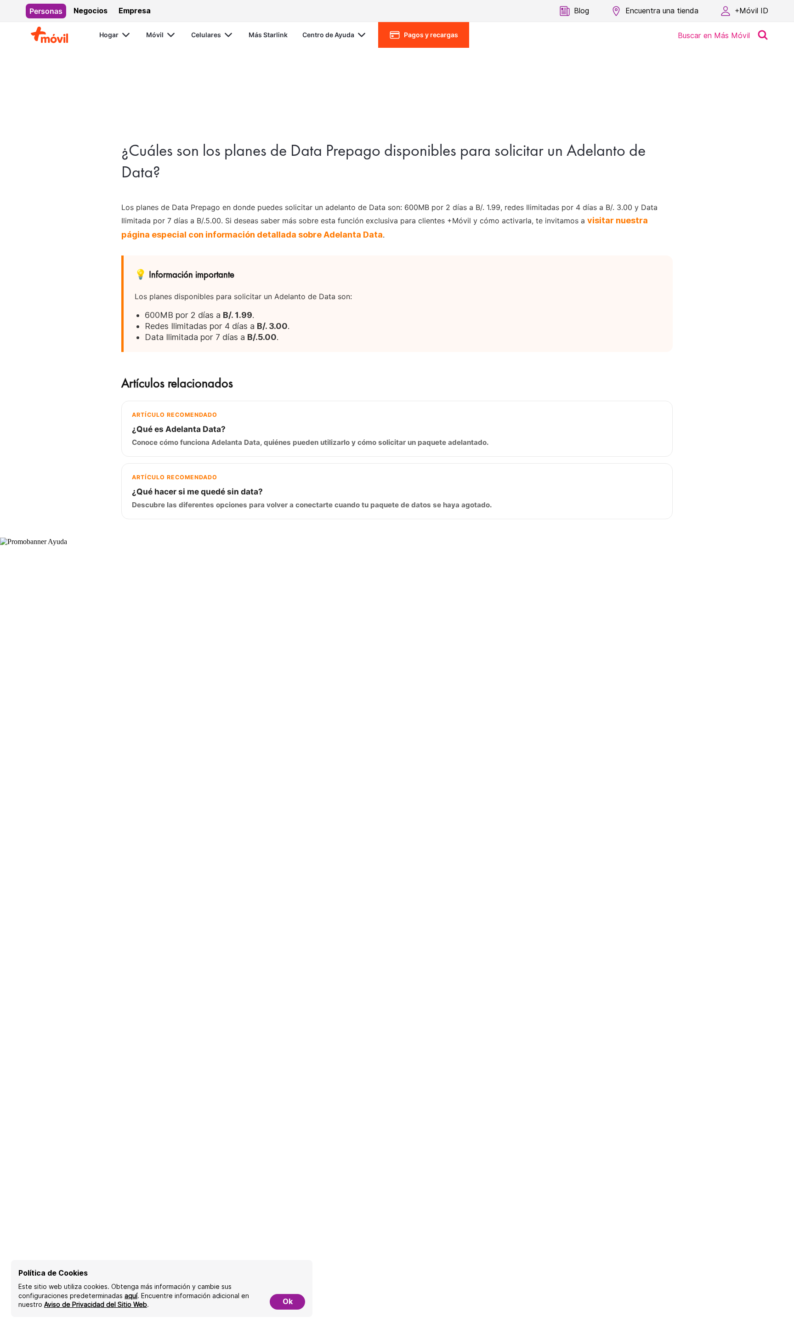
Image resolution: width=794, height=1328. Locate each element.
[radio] (46, 11)
